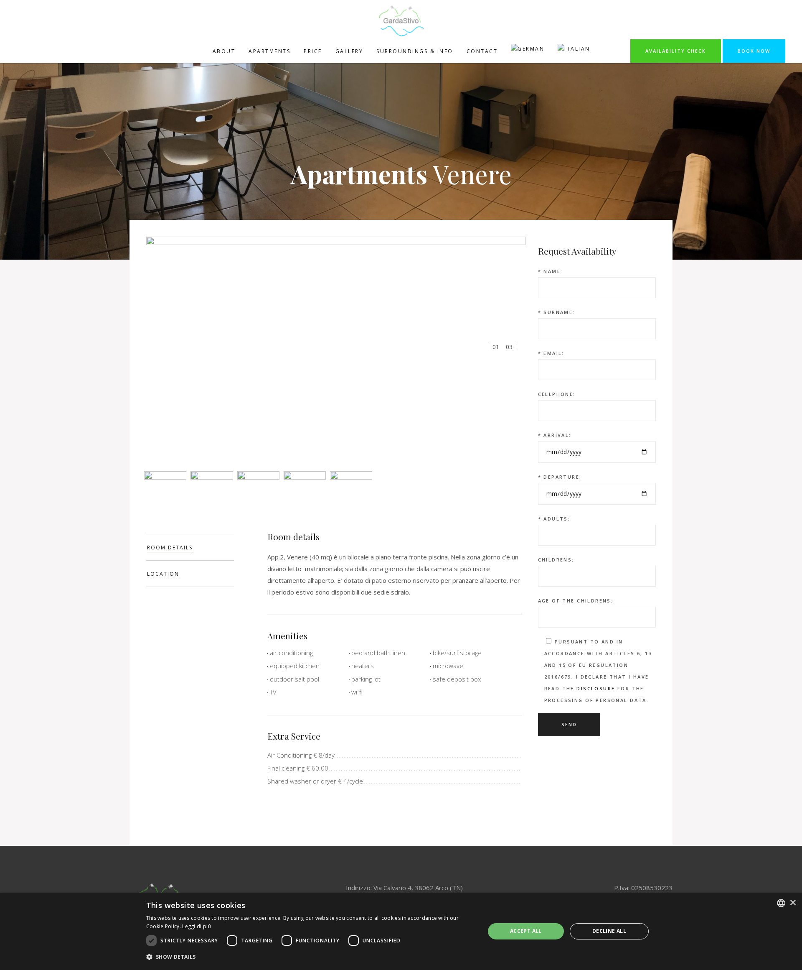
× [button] (792, 903)
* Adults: (554, 519)
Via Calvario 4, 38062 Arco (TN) (418, 887)
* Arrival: (554, 435)
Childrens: (556, 559)
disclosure (595, 688)
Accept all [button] (526, 930)
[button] (310, 957)
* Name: (550, 271)
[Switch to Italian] (574, 51)
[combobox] (781, 903)
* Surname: (556, 312)
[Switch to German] (527, 51)
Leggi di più (196, 926)
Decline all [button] (609, 930)
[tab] (190, 547)
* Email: (551, 353)
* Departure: (560, 477)
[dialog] (401, 931)
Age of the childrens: (576, 600)
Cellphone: (557, 394)
